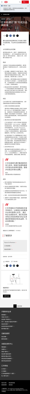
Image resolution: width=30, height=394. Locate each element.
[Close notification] (28, 6)
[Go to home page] (6, 2)
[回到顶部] (15, 306)
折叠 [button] (9, 5)
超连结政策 (4, 384)
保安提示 (11, 384)
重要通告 (6, 9)
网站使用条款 (12, 382)
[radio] (6, 261)
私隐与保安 (4, 382)
